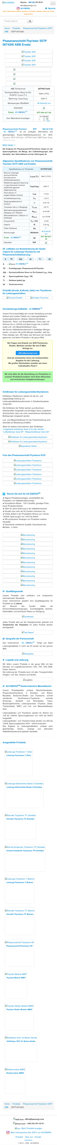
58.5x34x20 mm (44, 103)
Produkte (19, 1137)
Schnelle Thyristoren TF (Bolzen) (19, 914)
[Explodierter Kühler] (28, 445)
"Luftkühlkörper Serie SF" (13, 431)
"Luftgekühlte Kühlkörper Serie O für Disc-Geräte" (23, 429)
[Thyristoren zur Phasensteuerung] (29, 51)
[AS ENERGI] (8, 2)
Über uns (29, 1137)
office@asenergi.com (28, 5)
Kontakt (38, 1137)
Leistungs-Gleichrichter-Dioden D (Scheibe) (24, 787)
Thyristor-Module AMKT (16, 977)
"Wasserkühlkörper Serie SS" (37, 431)
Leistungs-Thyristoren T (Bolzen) (19, 882)
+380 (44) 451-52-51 (35, 1123)
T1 (46, 228)
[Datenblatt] (44, 107)
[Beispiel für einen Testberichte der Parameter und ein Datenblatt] (28, 632)
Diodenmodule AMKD (15, 1073)
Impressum (28, 1140)
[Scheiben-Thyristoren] (39, 297)
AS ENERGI (25, 8)
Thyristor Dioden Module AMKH (19, 1009)
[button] (41, 6)
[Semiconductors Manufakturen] (28, 534)
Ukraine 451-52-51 (31, 2)
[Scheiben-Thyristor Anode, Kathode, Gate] (14, 297)
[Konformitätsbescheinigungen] (28, 616)
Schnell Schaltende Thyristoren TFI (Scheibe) (25, 850)
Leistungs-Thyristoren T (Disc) (18, 755)
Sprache (52, 8)
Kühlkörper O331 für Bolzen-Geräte (21, 1041)
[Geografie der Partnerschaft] (28, 653)
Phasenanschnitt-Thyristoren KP (19, 946)
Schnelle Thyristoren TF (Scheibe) (20, 819)
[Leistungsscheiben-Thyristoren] (28, 460)
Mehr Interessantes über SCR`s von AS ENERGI (31, 1132)
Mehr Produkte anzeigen (31, 1128)
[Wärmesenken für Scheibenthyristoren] (27, 436)
